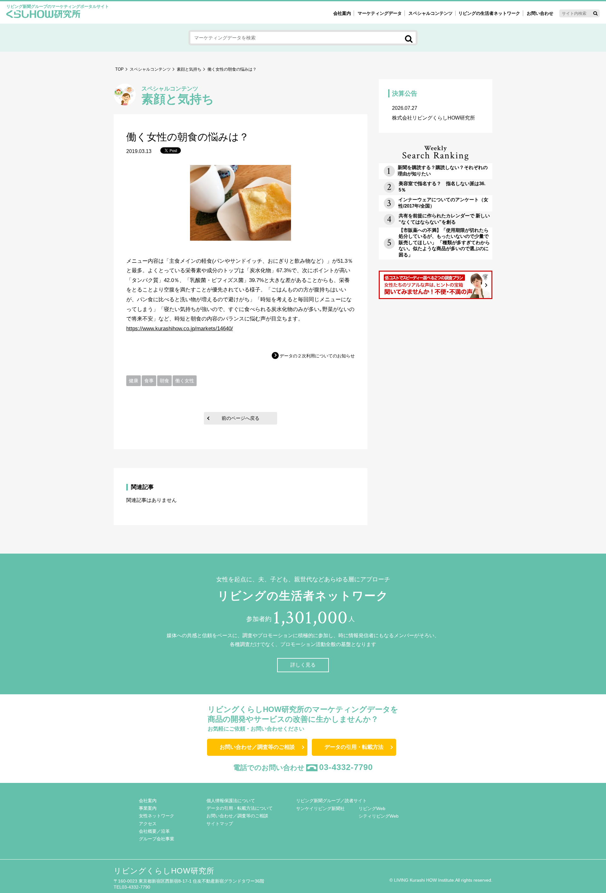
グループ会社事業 (156, 838)
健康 (133, 380)
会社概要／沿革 (154, 831)
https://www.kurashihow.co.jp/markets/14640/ (179, 329)
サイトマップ (219, 823)
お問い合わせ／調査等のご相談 (257, 747)
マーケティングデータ (380, 13)
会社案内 (342, 13)
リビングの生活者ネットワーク (489, 13)
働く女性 (184, 380)
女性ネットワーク (156, 815)
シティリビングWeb (379, 816)
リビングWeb (372, 808)
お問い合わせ (540, 13)
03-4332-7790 (346, 767)
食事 (149, 380)
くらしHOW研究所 (43, 15)
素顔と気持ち (189, 69)
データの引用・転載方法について (239, 808)
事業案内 (148, 808)
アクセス (148, 823)
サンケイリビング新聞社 (320, 808)
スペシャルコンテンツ (150, 69)
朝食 (164, 380)
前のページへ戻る (240, 418)
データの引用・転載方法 (353, 747)
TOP (119, 69)
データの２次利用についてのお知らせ (317, 355)
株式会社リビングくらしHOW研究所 (433, 112)
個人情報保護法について (230, 800)
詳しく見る (303, 664)
